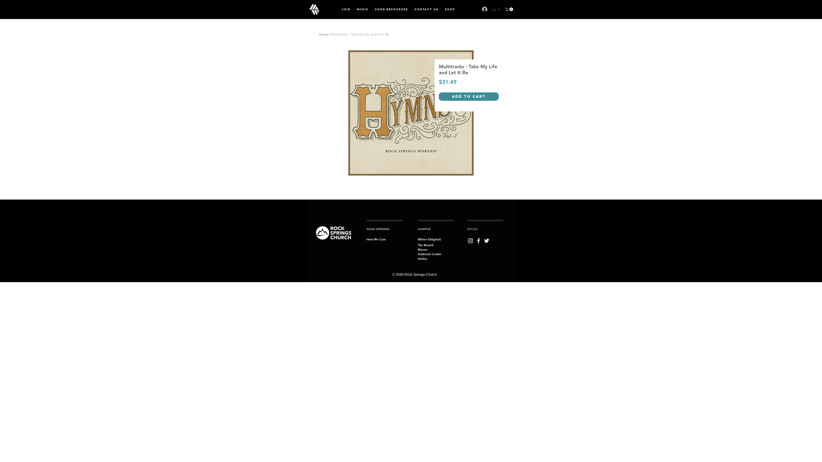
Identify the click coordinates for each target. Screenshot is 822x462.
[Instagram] (470, 240)
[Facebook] (478, 240)
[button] (509, 9)
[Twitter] (486, 240)
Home (324, 34)
